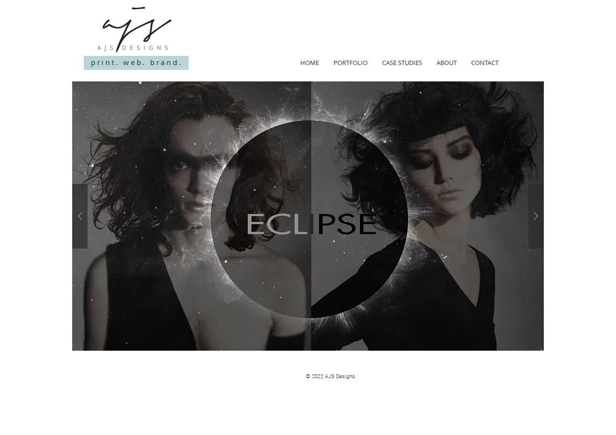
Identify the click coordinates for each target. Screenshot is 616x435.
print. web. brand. (137, 62)
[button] (308, 216)
